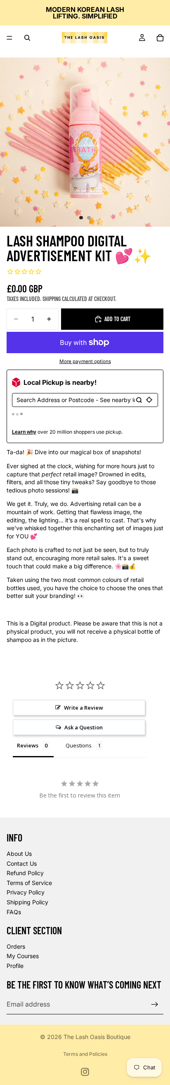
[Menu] (9, 37)
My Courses (23, 955)
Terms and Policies (85, 1054)
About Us (19, 853)
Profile (15, 965)
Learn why (24, 432)
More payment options (85, 361)
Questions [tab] (79, 745)
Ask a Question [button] (83, 727)
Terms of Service (29, 882)
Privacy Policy (26, 892)
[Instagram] (85, 1072)
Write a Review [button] (83, 707)
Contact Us (22, 863)
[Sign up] (154, 1004)
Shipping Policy (27, 902)
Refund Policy (25, 872)
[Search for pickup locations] (139, 400)
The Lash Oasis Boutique (97, 1036)
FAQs (14, 911)
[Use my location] (149, 399)
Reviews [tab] (27, 745)
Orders (16, 946)
